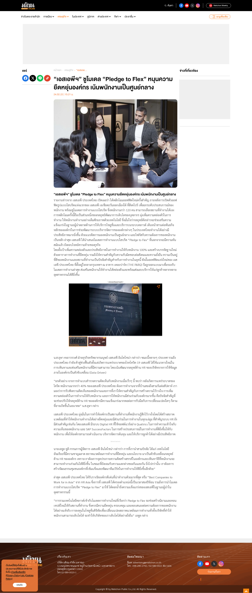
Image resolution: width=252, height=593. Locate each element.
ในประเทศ (76, 16)
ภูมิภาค (90, 16)
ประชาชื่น (129, 16)
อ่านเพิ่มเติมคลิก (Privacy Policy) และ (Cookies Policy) (19, 575)
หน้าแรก (57, 70)
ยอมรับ (20, 585)
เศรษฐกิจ (62, 16)
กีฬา (116, 16)
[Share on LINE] (40, 78)
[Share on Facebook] (25, 78)
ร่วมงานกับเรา (214, 571)
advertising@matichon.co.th (147, 562)
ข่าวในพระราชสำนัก (30, 16)
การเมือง (47, 16)
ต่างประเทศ (103, 16)
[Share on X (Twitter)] (32, 78)
